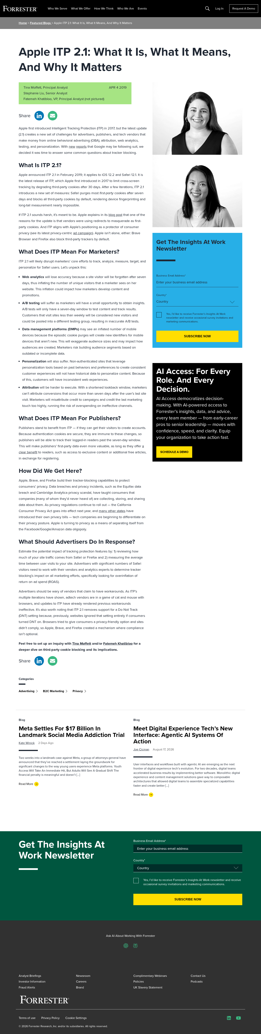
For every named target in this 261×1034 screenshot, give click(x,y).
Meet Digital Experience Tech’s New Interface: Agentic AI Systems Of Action (183, 735)
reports (81, 146)
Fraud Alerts (27, 987)
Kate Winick (27, 743)
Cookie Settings (76, 1018)
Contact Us (198, 976)
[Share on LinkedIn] (39, 115)
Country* (161, 295)
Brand (80, 987)
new (72, 146)
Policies (138, 981)
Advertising (26, 691)
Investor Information (32, 981)
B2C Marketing (53, 691)
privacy (78, 691)
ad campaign (82, 233)
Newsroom (83, 976)
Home (23, 23)
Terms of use (27, 1018)
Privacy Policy (50, 1018)
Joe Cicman (141, 749)
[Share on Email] (52, 115)
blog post (115, 214)
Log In (219, 8)
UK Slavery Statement (147, 987)
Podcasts (197, 981)
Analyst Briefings (30, 976)
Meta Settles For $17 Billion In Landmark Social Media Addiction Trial (72, 731)
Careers (81, 981)
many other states (112, 510)
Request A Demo (243, 8)
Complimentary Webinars (150, 976)
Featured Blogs (41, 23)
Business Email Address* (171, 276)
